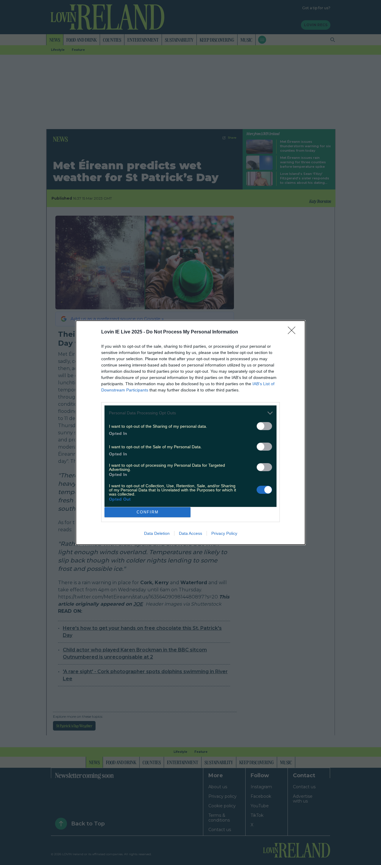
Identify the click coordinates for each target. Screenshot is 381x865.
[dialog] (190, 433)
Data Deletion (157, 533)
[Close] (293, 332)
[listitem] (190, 413)
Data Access (190, 533)
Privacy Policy (224, 533)
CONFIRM (148, 512)
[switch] (264, 426)
